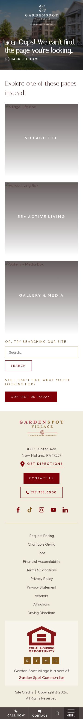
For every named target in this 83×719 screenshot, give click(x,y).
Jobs (41, 553)
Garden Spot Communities (42, 677)
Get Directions (45, 464)
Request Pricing (41, 535)
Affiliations (41, 604)
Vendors (41, 595)
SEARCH (18, 365)
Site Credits (24, 692)
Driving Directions (41, 612)
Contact (40, 715)
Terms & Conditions (41, 570)
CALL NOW (16, 715)
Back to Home (24, 59)
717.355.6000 (44, 492)
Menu (71, 715)
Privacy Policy (41, 578)
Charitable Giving (41, 544)
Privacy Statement (41, 587)
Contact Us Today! (31, 396)
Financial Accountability (41, 561)
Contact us (41, 478)
